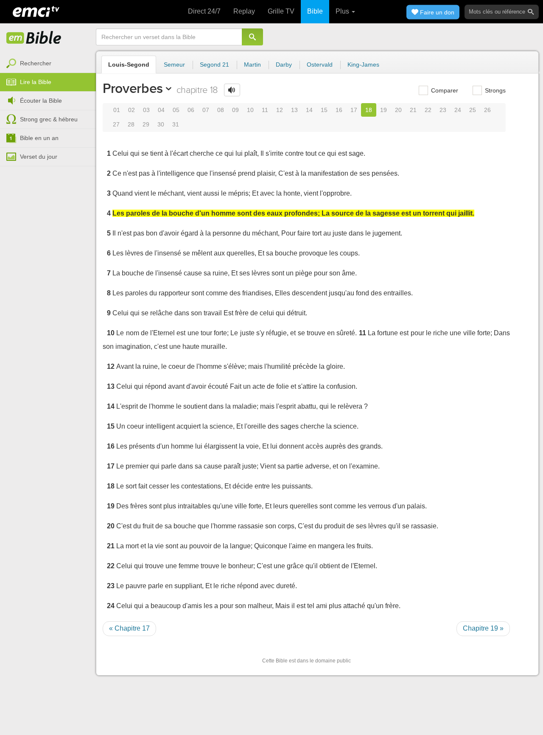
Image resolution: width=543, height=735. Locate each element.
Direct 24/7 (204, 11)
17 (353, 110)
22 (428, 110)
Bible (315, 11)
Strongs (494, 90)
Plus (343, 11)
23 (442, 110)
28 (131, 124)
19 (383, 110)
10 (250, 110)
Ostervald (320, 64)
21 (413, 110)
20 (398, 110)
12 (279, 110)
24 (457, 110)
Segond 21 (214, 64)
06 (191, 110)
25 (472, 110)
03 (146, 110)
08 (220, 110)
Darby (284, 64)
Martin (252, 64)
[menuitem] (48, 63)
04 (161, 110)
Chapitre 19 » (483, 628)
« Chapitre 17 (129, 628)
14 (309, 110)
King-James (363, 64)
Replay (244, 11)
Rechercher (35, 63)
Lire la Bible (35, 82)
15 (324, 110)
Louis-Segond (128, 64)
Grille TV (281, 11)
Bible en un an (39, 138)
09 (235, 110)
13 (294, 110)
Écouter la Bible (41, 100)
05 (176, 110)
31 (175, 124)
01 (116, 110)
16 (339, 110)
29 (146, 124)
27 (116, 124)
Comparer (443, 90)
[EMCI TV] (36, 10)
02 (131, 110)
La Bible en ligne (34, 38)
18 (368, 110)
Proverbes (133, 88)
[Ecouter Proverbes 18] (232, 90)
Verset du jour (38, 156)
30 (160, 124)
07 (205, 110)
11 (265, 110)
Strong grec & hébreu (49, 119)
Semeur (174, 64)
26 (487, 110)
